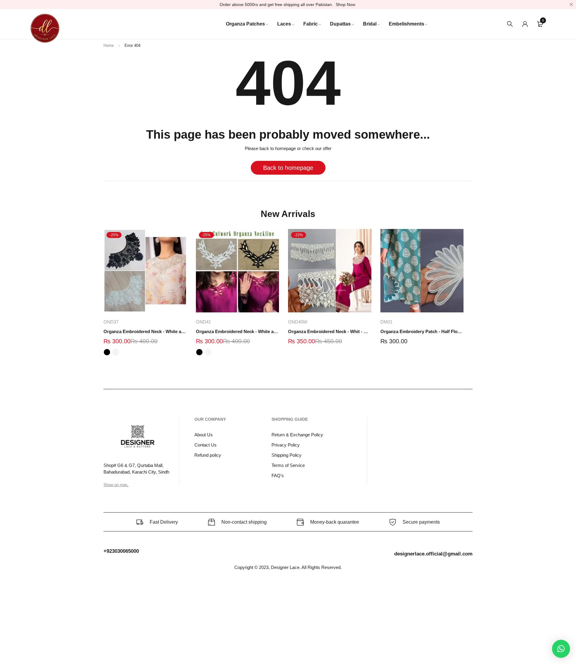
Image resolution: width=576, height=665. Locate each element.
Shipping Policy (287, 455)
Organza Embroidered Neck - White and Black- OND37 (145, 331)
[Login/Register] (525, 24)
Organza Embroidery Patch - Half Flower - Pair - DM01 (422, 331)
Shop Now (345, 4)
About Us (203, 434)
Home (109, 45)
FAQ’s (278, 475)
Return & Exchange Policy (297, 434)
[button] (561, 649)
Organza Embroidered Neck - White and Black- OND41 (237, 331)
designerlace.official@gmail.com (433, 554)
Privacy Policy (286, 444)
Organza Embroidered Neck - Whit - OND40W (329, 331)
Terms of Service (288, 465)
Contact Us (205, 444)
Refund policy (207, 455)
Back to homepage (288, 167)
